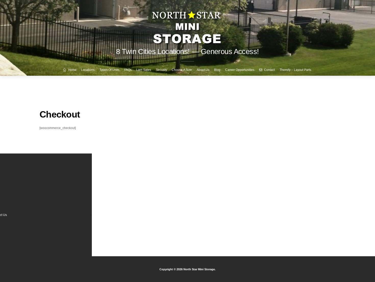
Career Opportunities (239, 70)
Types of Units (109, 70)
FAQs (128, 70)
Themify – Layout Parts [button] (295, 70)
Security (161, 70)
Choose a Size (182, 70)
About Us (203, 70)
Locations (88, 70)
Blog (217, 70)
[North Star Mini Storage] (187, 25)
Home (72, 70)
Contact (269, 70)
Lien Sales (143, 70)
